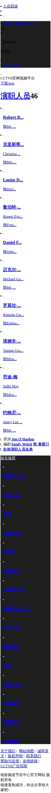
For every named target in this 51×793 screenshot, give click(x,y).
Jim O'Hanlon (22, 439)
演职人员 (15, 96)
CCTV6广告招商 (13, 766)
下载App (7, 83)
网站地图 (26, 751)
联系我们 (33, 756)
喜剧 (6, 65)
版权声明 (15, 756)
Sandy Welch (21, 444)
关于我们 (7, 751)
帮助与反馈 (9, 761)
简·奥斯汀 (41, 444)
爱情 (17, 65)
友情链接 (30, 761)
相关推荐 (7, 458)
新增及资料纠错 (19, 24)
